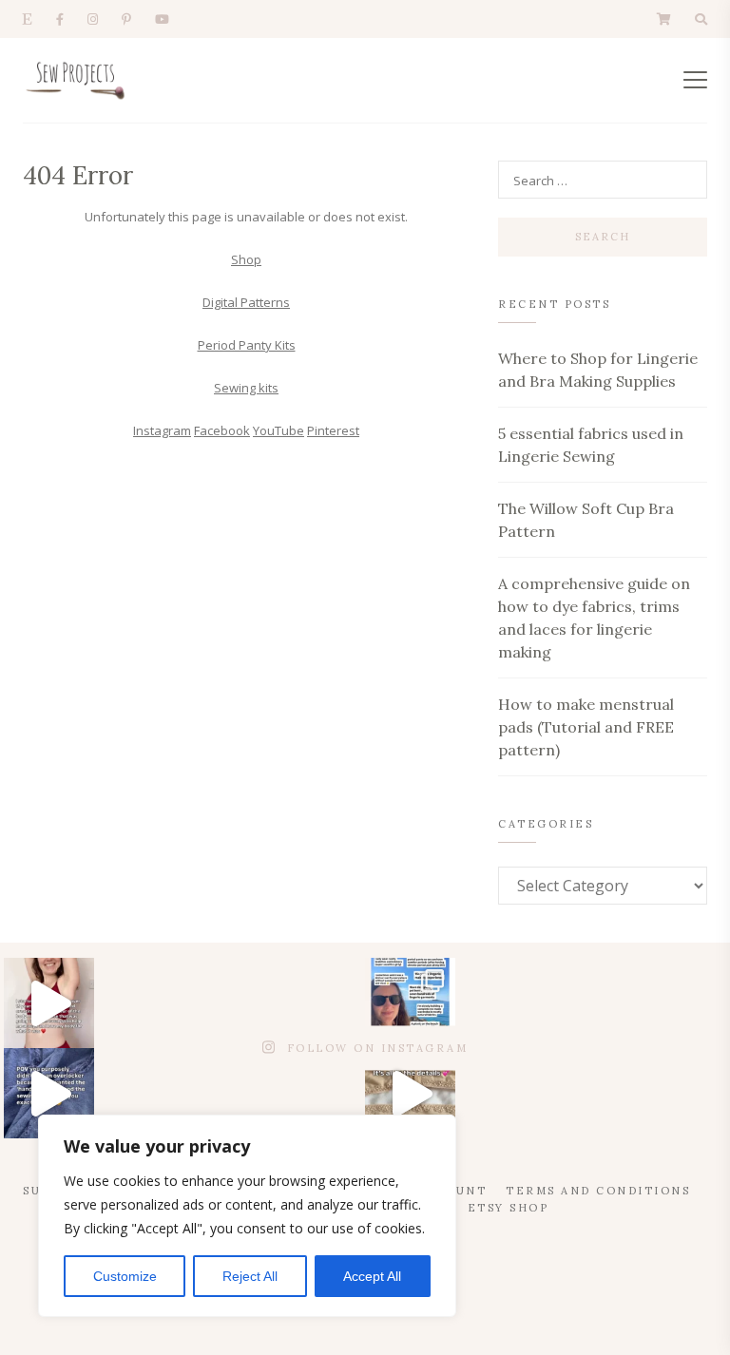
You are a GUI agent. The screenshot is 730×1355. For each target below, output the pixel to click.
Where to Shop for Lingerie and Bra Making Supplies (598, 370)
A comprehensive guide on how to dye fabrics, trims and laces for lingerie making (594, 617)
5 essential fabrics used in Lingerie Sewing (590, 445)
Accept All (372, 1276)
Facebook (222, 430)
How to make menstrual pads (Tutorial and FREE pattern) (586, 727)
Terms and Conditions (598, 1190)
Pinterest (333, 430)
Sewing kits (246, 387)
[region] (247, 1216)
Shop (246, 259)
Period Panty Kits (247, 344)
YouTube (278, 430)
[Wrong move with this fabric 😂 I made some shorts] (49, 1093)
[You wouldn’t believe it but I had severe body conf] (49, 1003)
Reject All (250, 1276)
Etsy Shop (508, 1207)
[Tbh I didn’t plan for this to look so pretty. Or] (410, 1093)
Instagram (162, 430)
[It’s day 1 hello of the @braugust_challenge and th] (410, 1003)
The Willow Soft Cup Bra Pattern (586, 520)
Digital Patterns (246, 302)
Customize (125, 1276)
